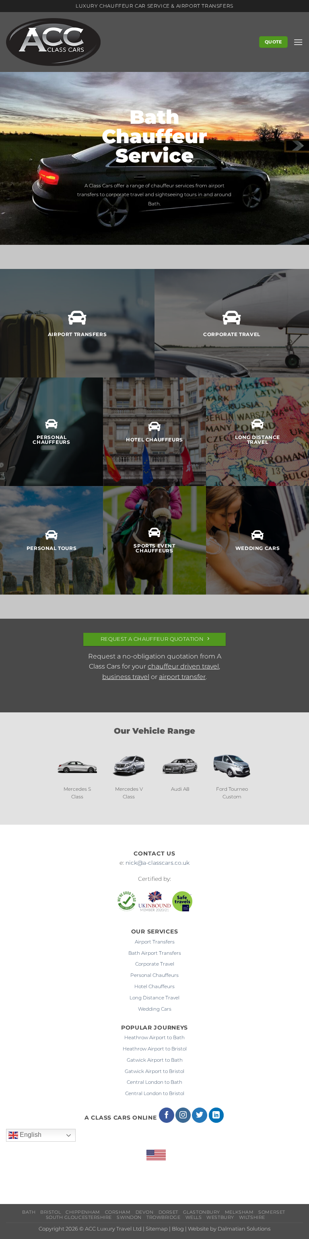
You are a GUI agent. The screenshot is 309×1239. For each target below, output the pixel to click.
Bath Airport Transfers (154, 953)
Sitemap (157, 1229)
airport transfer (182, 677)
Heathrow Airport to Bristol (155, 1049)
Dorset (168, 1212)
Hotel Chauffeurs (154, 986)
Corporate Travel (154, 964)
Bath (28, 1212)
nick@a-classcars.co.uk (158, 862)
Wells (193, 1217)
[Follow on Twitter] (199, 1115)
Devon (145, 1212)
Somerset (271, 1212)
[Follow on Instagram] (183, 1115)
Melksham (239, 1212)
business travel (125, 677)
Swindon (129, 1217)
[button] (298, 42)
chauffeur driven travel (183, 666)
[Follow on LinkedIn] (216, 1115)
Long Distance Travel (154, 998)
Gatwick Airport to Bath (155, 1060)
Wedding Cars (154, 1009)
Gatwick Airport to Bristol (154, 1071)
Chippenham (83, 1212)
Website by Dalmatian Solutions (229, 1229)
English (29, 1134)
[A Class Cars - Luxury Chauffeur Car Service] (54, 42)
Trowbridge (163, 1217)
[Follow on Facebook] (166, 1115)
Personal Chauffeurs (154, 975)
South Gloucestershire (79, 1217)
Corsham (118, 1212)
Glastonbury (201, 1212)
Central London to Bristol (154, 1093)
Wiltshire (252, 1217)
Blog (178, 1229)
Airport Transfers (155, 942)
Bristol (50, 1212)
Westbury (220, 1217)
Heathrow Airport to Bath (154, 1037)
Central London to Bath (154, 1082)
